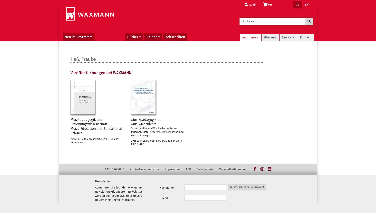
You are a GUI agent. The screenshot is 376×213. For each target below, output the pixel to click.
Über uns (270, 37)
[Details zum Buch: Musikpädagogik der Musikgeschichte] (143, 97)
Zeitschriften (175, 37)
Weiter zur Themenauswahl (247, 187)
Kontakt (305, 37)
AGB (188, 169)
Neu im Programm (78, 37)
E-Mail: (164, 198)
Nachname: (167, 187)
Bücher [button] (132, 37)
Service (287, 37)
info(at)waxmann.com (144, 169)
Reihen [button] (151, 37)
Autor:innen (250, 37)
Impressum (172, 169)
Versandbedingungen (233, 169)
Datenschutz (205, 169)
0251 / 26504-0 (114, 169)
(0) (271, 4)
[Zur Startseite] (90, 14)
